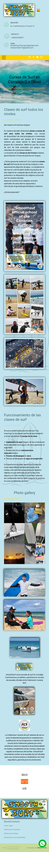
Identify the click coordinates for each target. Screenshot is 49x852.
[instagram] (29, 57)
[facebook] (33, 57)
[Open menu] (4, 57)
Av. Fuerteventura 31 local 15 (22, 26)
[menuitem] (9, 826)
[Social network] (37, 57)
